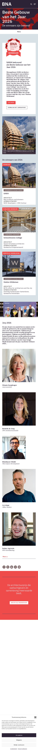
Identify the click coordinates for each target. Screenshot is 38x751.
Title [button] (19, 557)
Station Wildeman (11, 282)
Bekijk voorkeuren (19, 745)
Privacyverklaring (22, 748)
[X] (7, 567)
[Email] (19, 567)
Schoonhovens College (13, 238)
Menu (19, 32)
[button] (35, 717)
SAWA (6, 193)
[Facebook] (4, 567)
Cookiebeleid (13, 748)
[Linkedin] (11, 567)
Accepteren (19, 735)
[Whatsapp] (15, 567)
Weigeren (19, 740)
